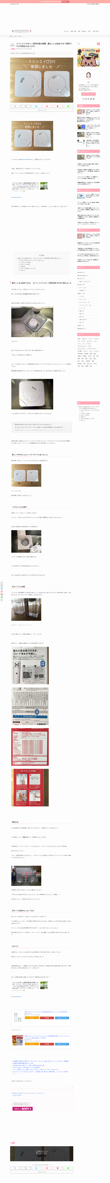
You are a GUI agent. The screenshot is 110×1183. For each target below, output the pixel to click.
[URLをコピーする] (2, 600)
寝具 (82, 358)
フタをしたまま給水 (26, 262)
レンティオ (96, 351)
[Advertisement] (55, 16)
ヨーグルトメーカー (85, 305)
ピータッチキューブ (82, 346)
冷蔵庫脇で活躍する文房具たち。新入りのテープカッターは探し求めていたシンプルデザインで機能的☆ (41, 1061)
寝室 (86, 358)
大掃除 (79, 356)
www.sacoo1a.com (16, 197)
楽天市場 (47, 1017)
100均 (79, 338)
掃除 (95, 358)
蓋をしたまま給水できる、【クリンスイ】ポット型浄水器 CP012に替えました (39, 258)
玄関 (84, 363)
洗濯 (93, 361)
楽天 (81, 325)
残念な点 (23, 266)
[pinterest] (93, 4)
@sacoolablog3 (25, 159)
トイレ (95, 341)
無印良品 (82, 328)
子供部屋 (84, 356)
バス (83, 343)
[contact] (97, 4)
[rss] (95, 4)
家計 (13, 48)
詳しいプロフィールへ (88, 94)
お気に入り (84, 338)
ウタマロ (96, 338)
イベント (83, 287)
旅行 (79, 361)
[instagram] (89, 4)
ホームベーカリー (85, 302)
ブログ (81, 278)
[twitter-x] (87, 4)
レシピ (82, 308)
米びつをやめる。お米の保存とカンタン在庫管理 (26, 1067)
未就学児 (88, 361)
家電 (79, 358)
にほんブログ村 (16, 1095)
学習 (94, 356)
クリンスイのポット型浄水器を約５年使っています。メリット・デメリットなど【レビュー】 (44, 430)
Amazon (32, 1017)
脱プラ (95, 363)
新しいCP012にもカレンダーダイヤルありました (32, 260)
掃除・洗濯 (83, 319)
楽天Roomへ (65, 1)
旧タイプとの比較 (25, 264)
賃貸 (82, 366)
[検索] (99, 4)
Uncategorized (83, 275)
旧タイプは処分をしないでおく (28, 268)
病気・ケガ (89, 363)
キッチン (83, 299)
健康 (82, 311)
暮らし (82, 293)
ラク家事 (80, 351)
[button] (15, 106)
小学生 (90, 358)
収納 (82, 313)
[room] (91, 4)
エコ (82, 296)
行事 (79, 366)
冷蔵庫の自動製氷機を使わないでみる (23, 1063)
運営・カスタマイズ (85, 281)
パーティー (88, 343)
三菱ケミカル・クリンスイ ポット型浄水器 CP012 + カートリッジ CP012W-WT (45, 1011)
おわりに (23, 270)
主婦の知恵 (80, 353)
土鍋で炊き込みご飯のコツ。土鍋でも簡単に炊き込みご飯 (28, 1065)
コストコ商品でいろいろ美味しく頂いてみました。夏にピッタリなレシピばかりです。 (36, 1069)
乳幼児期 (82, 290)
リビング (85, 351)
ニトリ (79, 343)
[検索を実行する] (98, 43)
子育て (81, 284)
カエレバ (30, 1013)
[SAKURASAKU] (21, 31)
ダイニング (89, 341)
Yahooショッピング (62, 1017)
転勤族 (86, 366)
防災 (82, 322)
